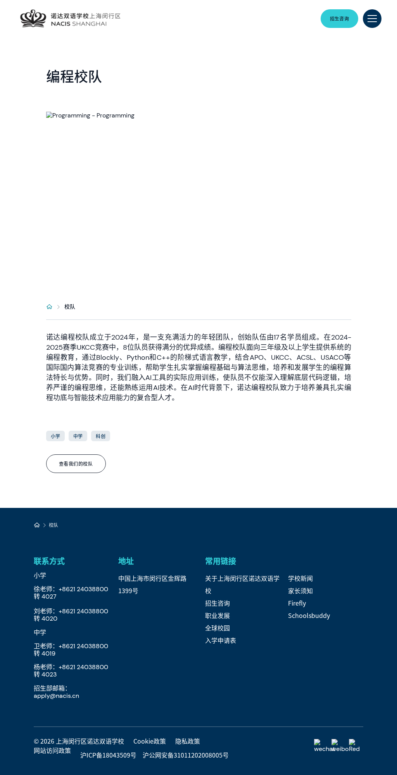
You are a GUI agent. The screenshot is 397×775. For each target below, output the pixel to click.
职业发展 (217, 615)
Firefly (297, 603)
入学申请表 (220, 640)
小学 (55, 436)
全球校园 (217, 627)
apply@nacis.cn (56, 696)
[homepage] (49, 306)
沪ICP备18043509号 (108, 754)
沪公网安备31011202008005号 (186, 754)
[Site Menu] (372, 18)
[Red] (356, 746)
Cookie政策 (149, 741)
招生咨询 (217, 603)
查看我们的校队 (76, 463)
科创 (100, 436)
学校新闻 (300, 578)
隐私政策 (187, 741)
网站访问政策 (52, 750)
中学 (78, 436)
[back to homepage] (70, 18)
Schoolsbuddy (309, 615)
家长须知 (300, 590)
